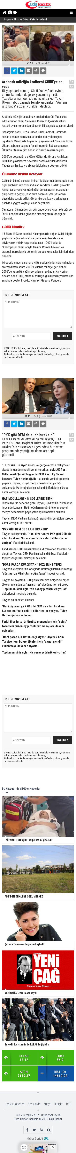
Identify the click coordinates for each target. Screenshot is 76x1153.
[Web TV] (15, 13)
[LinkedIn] (21, 70)
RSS (68, 1104)
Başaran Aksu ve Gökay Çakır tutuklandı (25, 19)
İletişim (58, 1104)
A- (71, 86)
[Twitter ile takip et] (34, 1130)
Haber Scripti (35, 1138)
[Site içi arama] (48, 1130)
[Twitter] (14, 70)
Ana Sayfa (34, 1104)
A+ (72, 81)
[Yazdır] (36, 70)
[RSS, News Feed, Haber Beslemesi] (41, 1130)
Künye (47, 1104)
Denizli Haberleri (15, 1104)
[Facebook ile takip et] (27, 1130)
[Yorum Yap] (43, 70)
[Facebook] (7, 70)
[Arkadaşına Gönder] (29, 70)
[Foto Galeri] (9, 13)
